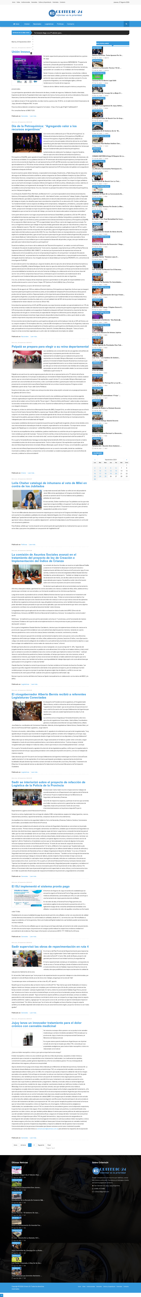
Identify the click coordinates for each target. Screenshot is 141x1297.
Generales (34, 2)
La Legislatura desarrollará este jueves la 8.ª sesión (53, 35)
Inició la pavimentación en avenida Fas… (26, 1225)
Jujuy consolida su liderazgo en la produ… (27, 1250)
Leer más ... (33, 116)
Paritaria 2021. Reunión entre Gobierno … (106, 446)
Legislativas (49, 24)
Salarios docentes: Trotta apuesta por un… (107, 55)
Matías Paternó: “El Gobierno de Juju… (25, 1213)
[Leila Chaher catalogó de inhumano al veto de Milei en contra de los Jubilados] (27, 499)
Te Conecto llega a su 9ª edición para (48, 33)
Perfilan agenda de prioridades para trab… (107, 345)
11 (105, 471)
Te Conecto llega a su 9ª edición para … (26, 1175)
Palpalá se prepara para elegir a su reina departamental (50, 346)
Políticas (60, 24)
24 (100, 476)
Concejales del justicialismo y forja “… (106, 395)
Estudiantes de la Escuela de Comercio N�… (28, 1200)
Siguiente (41, 1145)
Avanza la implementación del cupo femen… (108, 295)
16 (95, 473)
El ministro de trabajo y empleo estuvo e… (107, 307)
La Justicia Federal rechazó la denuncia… (107, 433)
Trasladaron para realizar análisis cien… (106, 143)
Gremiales (56, 2)
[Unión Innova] (27, 70)
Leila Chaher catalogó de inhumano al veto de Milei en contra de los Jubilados (49, 484)
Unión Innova (21, 51)
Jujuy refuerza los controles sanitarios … (27, 1276)
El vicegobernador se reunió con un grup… (108, 118)
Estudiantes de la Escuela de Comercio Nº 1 (50, 38)
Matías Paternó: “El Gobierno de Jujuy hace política (53, 40)
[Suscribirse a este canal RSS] (87, 44)
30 (95, 479)
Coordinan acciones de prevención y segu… (108, 244)
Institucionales (25, 2)
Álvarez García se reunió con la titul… (106, 181)
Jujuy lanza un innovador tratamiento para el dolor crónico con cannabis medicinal (47, 1024)
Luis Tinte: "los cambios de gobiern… (106, 358)
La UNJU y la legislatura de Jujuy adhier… (107, 106)
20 (116, 473)
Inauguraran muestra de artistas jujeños (106, 332)
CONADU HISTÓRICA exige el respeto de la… (108, 156)
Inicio (13, 2)
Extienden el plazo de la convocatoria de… (107, 194)
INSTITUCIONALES (99, 73)
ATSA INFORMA (97, 370)
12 (111, 471)
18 (105, 473)
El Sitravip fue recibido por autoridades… (107, 282)
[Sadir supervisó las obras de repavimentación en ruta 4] (27, 958)
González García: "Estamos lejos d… (105, 257)
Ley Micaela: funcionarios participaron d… (107, 169)
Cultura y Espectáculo (45, 2)
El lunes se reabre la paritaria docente (106, 408)
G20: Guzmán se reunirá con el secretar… (107, 269)
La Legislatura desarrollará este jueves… (26, 1187)
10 (100, 471)
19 (111, 473)
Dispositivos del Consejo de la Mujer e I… (107, 93)
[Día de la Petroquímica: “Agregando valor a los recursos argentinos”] (27, 142)
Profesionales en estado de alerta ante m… (107, 232)
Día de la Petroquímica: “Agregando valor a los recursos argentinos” (44, 127)
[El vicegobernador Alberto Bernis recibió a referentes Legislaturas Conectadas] (27, 711)
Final (49, 1145)
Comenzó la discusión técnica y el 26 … (106, 68)
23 (95, 476)
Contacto (62, 2)
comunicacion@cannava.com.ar (47, 1129)
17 (100, 473)
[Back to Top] (1, 1295)
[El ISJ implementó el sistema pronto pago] (27, 898)
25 (105, 476)
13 (116, 471)
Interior (27, 24)
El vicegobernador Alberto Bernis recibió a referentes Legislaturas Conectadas (49, 695)
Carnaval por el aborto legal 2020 (104, 80)
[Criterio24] (65, 13)
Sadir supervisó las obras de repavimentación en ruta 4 (50, 946)
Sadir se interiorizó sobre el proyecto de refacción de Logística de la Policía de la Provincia (48, 783)
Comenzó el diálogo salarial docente (105, 421)
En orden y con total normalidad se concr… (108, 219)
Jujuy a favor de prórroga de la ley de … (107, 383)
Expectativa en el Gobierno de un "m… (106, 131)
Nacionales (37, 24)
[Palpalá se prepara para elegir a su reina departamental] (27, 359)
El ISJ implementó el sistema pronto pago (41, 886)
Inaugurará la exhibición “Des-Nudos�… (107, 320)
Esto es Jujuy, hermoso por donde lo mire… (108, 206)
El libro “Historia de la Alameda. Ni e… (26, 1238)
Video (18, 2)
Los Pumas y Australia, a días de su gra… (27, 1263)
